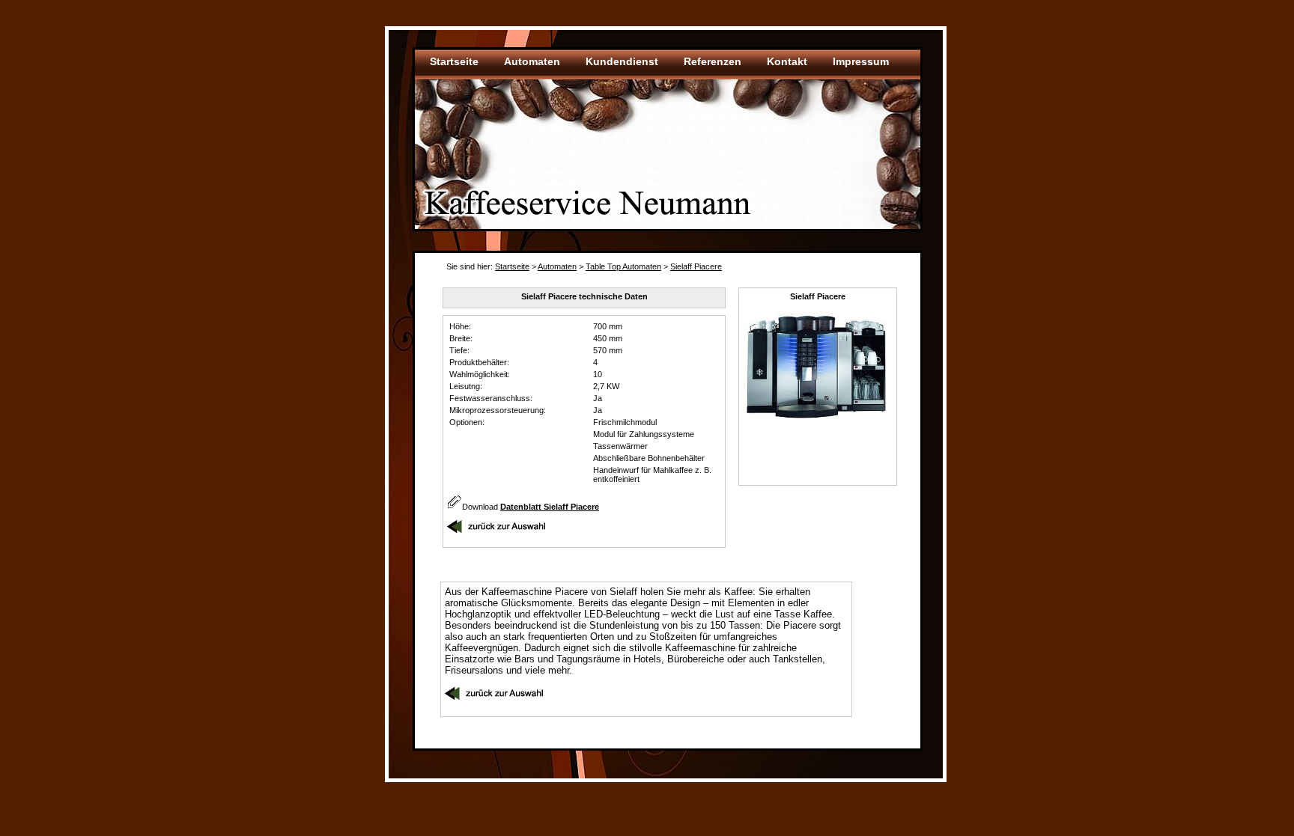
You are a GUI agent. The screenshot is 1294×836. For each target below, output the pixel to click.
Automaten (557, 266)
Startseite (512, 266)
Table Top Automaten (623, 266)
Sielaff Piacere (696, 266)
